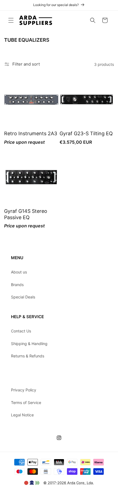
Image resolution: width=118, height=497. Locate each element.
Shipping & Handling (29, 343)
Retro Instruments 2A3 (30, 133)
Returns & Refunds (27, 356)
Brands (17, 284)
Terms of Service (26, 402)
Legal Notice (22, 415)
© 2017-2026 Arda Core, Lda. (68, 483)
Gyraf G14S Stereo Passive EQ (25, 214)
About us (19, 272)
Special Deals (23, 297)
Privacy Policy (23, 390)
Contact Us (21, 331)
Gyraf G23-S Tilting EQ (86, 133)
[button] (11, 20)
